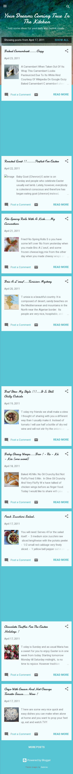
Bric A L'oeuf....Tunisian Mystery (28, 281)
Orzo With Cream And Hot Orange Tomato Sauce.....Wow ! (27, 691)
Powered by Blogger (39, 760)
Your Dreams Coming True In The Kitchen (36, 18)
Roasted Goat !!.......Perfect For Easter (31, 161)
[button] (66, 51)
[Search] (68, 7)
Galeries (44, 767)
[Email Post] (36, 95)
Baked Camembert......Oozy (24, 51)
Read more (61, 94)
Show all (62, 40)
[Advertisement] (36, 128)
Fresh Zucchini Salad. (19, 516)
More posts (37, 747)
